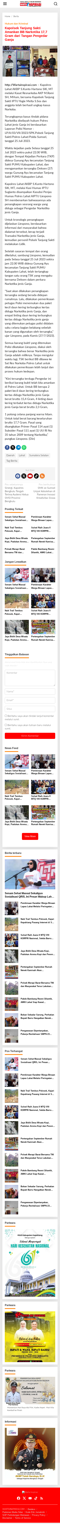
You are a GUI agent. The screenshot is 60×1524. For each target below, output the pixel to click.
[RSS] (42, 476)
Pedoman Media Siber (12, 1512)
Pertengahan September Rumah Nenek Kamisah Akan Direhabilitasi (43, 540)
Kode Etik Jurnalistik (35, 1512)
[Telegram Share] (18, 447)
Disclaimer (7, 1518)
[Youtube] (30, 476)
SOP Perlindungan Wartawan (15, 1515)
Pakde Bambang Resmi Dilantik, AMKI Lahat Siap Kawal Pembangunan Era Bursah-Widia (42, 551)
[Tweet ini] (12, 447)
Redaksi (31, 1509)
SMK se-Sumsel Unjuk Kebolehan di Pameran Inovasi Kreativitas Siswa (44, 491)
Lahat (22, 455)
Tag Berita (11, 461)
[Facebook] (17, 476)
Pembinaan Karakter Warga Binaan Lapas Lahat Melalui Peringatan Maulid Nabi (42, 519)
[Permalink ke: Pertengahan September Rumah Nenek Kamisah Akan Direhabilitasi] (43, 627)
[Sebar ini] (7, 447)
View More (30, 836)
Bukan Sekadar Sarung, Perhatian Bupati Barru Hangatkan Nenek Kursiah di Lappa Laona (37, 1017)
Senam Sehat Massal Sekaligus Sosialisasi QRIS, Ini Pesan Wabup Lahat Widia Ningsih (16, 519)
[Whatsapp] (24, 447)
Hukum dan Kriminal (16, 23)
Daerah (10, 455)
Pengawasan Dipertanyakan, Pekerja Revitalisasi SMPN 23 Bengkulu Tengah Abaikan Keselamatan (35, 1032)
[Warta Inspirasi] (30, 3)
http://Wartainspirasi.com (21, 85)
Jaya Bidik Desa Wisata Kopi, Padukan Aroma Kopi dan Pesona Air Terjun (16, 540)
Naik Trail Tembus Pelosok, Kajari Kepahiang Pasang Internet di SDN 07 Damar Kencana (14, 529)
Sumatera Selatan (39, 455)
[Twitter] (23, 476)
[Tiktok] (36, 476)
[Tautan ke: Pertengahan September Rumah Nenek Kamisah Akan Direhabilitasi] (11, 972)
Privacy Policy (38, 1515)
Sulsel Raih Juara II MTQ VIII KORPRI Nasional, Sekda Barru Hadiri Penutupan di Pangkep (42, 529)
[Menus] (5, 4)
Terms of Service (23, 1518)
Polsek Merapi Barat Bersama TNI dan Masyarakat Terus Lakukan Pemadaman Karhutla (15, 551)
